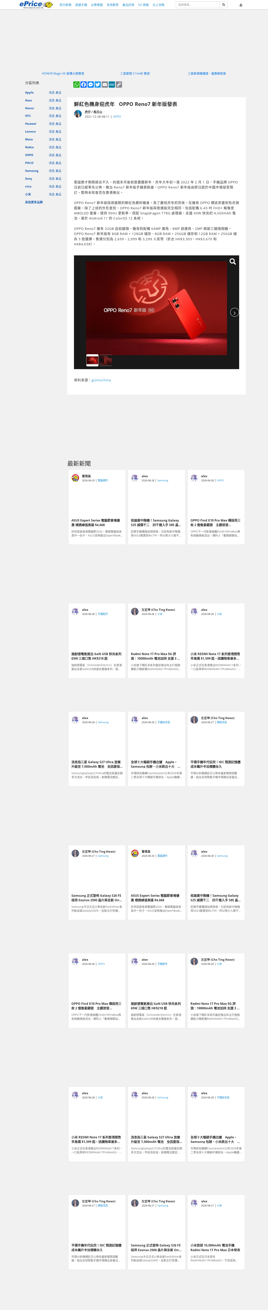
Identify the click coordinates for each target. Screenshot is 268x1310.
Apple (29, 92)
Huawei (30, 124)
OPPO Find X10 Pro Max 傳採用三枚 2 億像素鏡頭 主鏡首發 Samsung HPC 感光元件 (216, 522)
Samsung (31, 171)
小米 (28, 194)
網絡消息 (222, 722)
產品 (58, 92)
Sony (28, 178)
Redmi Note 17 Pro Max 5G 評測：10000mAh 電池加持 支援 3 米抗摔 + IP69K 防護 (155, 656)
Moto (29, 139)
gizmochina (101, 380)
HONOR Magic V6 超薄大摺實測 (63, 73)
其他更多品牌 (34, 202)
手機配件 (103, 614)
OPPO (29, 155)
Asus (28, 100)
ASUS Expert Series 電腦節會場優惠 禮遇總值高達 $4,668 (95, 522)
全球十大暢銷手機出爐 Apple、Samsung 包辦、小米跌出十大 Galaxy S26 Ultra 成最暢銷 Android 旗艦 (154, 764)
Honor (29, 108)
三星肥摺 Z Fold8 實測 (135, 73)
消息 (52, 92)
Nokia (29, 147)
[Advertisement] (156, 149)
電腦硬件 (103, 480)
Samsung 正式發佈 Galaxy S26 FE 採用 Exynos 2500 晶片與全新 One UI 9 (96, 897)
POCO (29, 163)
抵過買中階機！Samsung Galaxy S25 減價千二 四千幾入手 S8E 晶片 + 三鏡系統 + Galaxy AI (156, 522)
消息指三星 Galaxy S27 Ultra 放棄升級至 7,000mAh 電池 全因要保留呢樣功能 (96, 764)
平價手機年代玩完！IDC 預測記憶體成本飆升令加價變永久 (216, 764)
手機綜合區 (163, 722)
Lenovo (30, 131)
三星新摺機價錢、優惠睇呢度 (207, 73)
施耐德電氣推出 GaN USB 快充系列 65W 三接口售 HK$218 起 (97, 656)
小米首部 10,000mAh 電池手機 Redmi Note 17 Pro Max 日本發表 (215, 1247)
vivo (28, 186)
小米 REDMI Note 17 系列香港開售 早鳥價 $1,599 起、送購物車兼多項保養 (216, 656)
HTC (28, 116)
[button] (240, 5)
